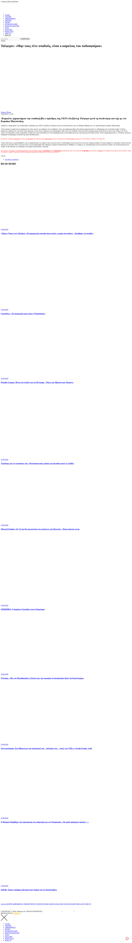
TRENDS (8, 20)
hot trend (71, 138)
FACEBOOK (46, 150)
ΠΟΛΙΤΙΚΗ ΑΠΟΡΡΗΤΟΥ (52, 911)
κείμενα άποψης (48, 138)
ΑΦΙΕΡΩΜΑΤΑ (10, 18)
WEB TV (8, 33)
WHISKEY (17, 913)
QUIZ (7, 28)
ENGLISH (8, 30)
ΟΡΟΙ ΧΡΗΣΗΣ (68, 911)
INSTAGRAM (57, 150)
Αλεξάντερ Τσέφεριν (12, 159)
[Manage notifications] (127, 938)
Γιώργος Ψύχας (6, 112)
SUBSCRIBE (85, 150)
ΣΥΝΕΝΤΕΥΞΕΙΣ (11, 24)
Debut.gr (100, 150)
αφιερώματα (17, 138)
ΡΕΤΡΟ (7, 22)
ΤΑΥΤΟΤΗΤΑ (80, 911)
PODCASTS (9, 31)
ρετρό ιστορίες (29, 138)
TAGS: (3, 156)
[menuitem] (68, 15)
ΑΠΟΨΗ (8, 17)
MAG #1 (8, 35)
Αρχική (7, 15)
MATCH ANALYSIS (12, 26)
